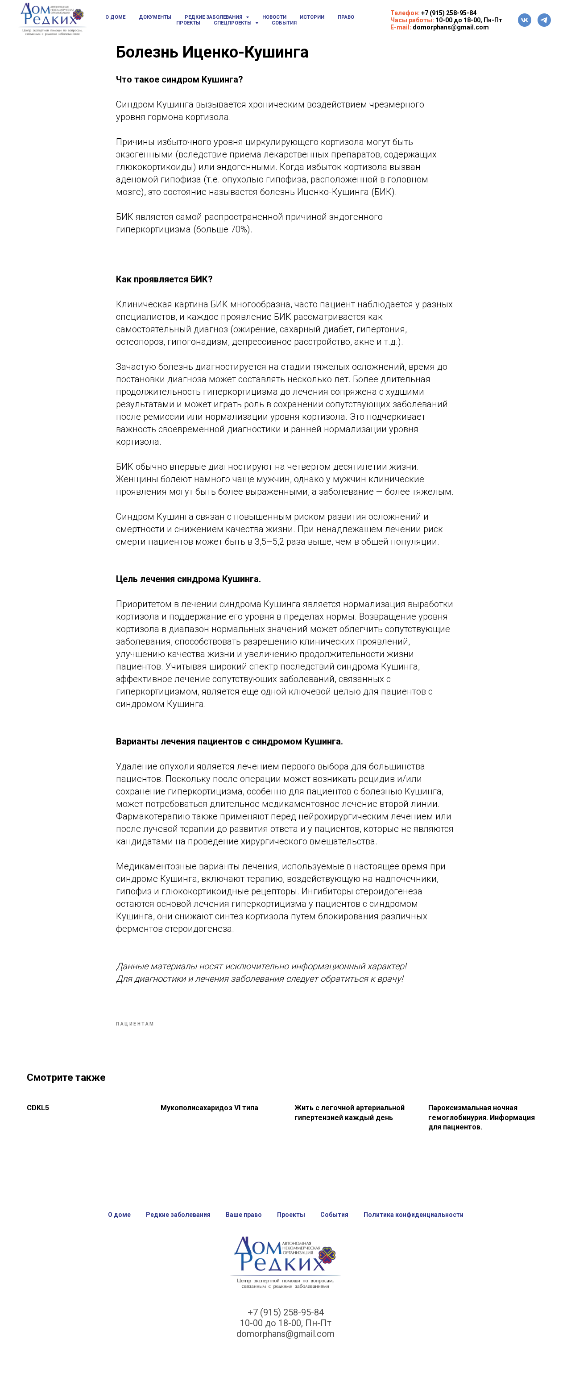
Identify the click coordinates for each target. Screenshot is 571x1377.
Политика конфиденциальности (413, 1214)
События (284, 23)
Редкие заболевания (178, 1214)
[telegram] (544, 20)
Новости (274, 17)
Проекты (188, 23)
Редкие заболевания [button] (214, 17)
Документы (155, 17)
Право (346, 17)
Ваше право (244, 1214)
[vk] (524, 20)
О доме (115, 17)
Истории (312, 17)
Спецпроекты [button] (233, 23)
